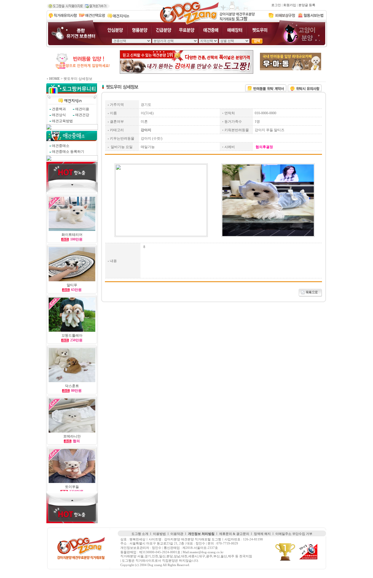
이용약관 (176, 533)
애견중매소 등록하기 (68, 152)
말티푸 (72, 285)
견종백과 (59, 109)
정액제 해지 (262, 533)
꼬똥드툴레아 (71, 335)
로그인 (276, 5)
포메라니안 (72, 436)
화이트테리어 (71, 235)
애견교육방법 (62, 121)
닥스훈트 (72, 386)
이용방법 (159, 533)
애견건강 (82, 115)
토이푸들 (72, 487)
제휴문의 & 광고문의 (234, 533)
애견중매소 (60, 146)
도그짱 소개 (139, 533)
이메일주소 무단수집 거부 (293, 533)
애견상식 (59, 115)
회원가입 (289, 5)
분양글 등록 (306, 5)
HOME (54, 79)
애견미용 (82, 109)
